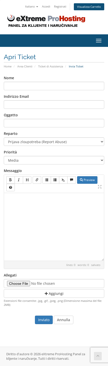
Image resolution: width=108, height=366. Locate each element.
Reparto (11, 133)
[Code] (63, 180)
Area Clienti (24, 66)
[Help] (10, 187)
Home (8, 66)
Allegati (10, 275)
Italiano (30, 6)
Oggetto (11, 115)
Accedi (46, 6)
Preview (89, 180)
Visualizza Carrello (89, 7)
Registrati (60, 6)
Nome (9, 77)
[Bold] (10, 180)
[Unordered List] (46, 180)
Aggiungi (56, 293)
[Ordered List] (55, 180)
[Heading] (27, 180)
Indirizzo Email (16, 96)
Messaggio (13, 170)
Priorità (10, 152)
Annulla (63, 319)
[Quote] (71, 180)
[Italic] (19, 180)
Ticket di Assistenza (50, 66)
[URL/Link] (37, 180)
